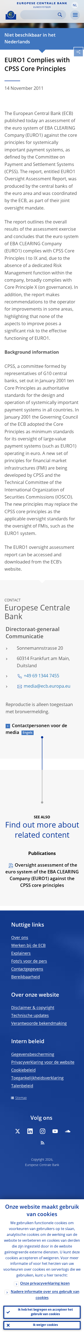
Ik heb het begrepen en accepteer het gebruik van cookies (45, 1312)
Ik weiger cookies (45, 1325)
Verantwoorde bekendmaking (39, 1024)
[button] (74, 5)
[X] (17, 1131)
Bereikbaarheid (25, 977)
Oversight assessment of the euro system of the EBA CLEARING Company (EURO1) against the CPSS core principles (42, 875)
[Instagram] (42, 1131)
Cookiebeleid (23, 1070)
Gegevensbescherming (32, 1055)
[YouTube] (55, 1131)
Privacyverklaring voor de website (42, 1062)
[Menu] (75, 15)
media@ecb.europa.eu (47, 686)
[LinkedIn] (30, 1131)
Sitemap (21, 1098)
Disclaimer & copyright (32, 1008)
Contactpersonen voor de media (36, 729)
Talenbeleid (22, 1086)
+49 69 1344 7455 (41, 676)
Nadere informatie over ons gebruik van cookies (45, 1295)
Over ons (19, 938)
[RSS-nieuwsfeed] (42, 1142)
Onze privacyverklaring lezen (45, 1283)
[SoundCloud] (67, 1131)
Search (60, 15)
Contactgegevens (27, 969)
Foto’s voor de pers (29, 961)
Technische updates (30, 1016)
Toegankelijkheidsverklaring (37, 1078)
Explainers (21, 954)
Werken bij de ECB (28, 946)
